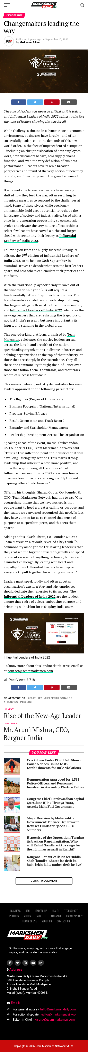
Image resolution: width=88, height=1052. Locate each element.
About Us (47, 921)
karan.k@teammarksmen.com (55, 1019)
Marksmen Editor (30, 42)
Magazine (56, 916)
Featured (35, 698)
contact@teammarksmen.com (30, 671)
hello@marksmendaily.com (58, 1009)
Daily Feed (41, 916)
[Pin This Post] (51, 102)
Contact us (63, 921)
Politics (14, 916)
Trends (27, 702)
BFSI (28, 911)
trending (11, 702)
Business (15, 911)
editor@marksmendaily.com (59, 1014)
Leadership (41, 911)
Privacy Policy (74, 916)
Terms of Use (29, 921)
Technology (71, 911)
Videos (27, 916)
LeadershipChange (59, 698)
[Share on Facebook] (18, 102)
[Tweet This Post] (35, 102)
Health (55, 911)
